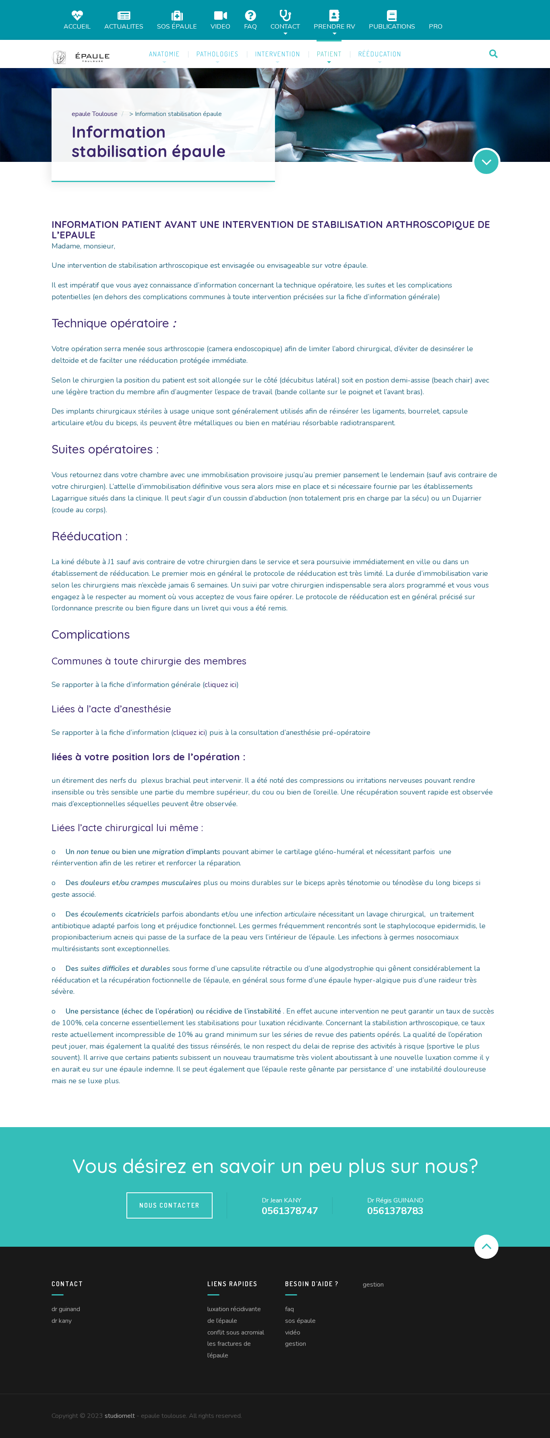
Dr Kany (62, 1320)
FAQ (250, 26)
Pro (435, 26)
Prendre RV (334, 26)
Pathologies (217, 54)
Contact (285, 26)
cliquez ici (220, 684)
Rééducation (379, 54)
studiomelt (120, 1415)
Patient (329, 54)
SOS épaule (177, 26)
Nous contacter (169, 1205)
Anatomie (164, 54)
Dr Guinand (66, 1309)
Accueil (77, 26)
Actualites (123, 26)
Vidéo (292, 1332)
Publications (392, 26)
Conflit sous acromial (235, 1332)
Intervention (277, 54)
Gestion (295, 1343)
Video (220, 26)
